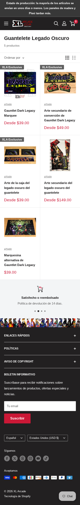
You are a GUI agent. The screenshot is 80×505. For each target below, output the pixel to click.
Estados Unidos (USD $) (44, 437)
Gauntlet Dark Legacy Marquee (19, 113)
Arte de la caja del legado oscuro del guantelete (17, 187)
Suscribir (17, 418)
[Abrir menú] (6, 23)
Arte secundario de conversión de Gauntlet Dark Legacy (59, 115)
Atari (8, 104)
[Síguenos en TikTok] (46, 458)
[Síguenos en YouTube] (38, 458)
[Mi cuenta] (64, 23)
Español (11, 437)
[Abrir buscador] (56, 23)
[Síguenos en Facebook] (7, 458)
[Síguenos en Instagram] (30, 458)
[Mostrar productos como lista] (74, 58)
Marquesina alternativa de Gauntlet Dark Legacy (19, 260)
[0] (72, 23)
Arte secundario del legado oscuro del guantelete (58, 187)
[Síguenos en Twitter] (15, 458)
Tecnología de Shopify (17, 496)
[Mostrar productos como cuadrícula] (67, 58)
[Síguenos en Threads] (22, 458)
